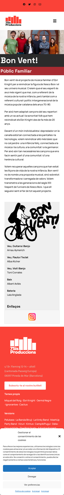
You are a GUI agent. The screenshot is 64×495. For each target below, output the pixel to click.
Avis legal (36, 491)
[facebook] (24, 4)
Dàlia (55, 423)
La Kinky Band (41, 419)
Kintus (29, 423)
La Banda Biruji (24, 419)
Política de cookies (23, 491)
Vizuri (21, 423)
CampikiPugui (43, 423)
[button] (59, 436)
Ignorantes (12, 404)
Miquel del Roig (12, 400)
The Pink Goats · (29, 428)
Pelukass (9, 419)
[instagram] (35, 4)
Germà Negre (44, 400)
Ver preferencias (32, 484)
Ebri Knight (29, 400)
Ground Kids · (12, 428)
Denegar (32, 476)
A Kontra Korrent (47, 428)
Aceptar (32, 468)
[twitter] (29, 4)
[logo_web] (13, 16)
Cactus (23, 404)
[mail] (40, 4)
